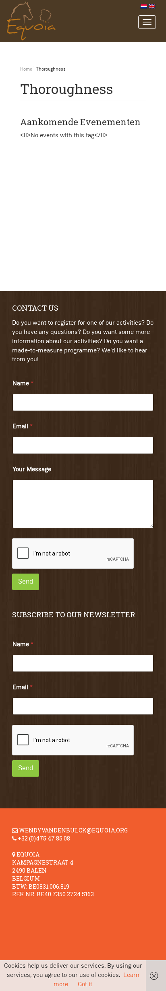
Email (22, 426)
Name (22, 384)
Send (25, 581)
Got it (85, 984)
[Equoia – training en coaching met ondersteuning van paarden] (76, 21)
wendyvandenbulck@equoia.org (73, 830)
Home (26, 69)
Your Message (31, 469)
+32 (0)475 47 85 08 (44, 838)
